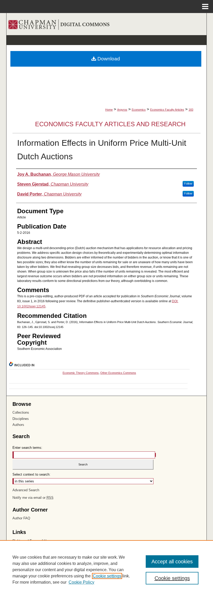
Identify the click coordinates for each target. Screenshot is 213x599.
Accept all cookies (172, 561)
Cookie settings (107, 576)
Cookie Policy (81, 582)
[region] (106, 569)
